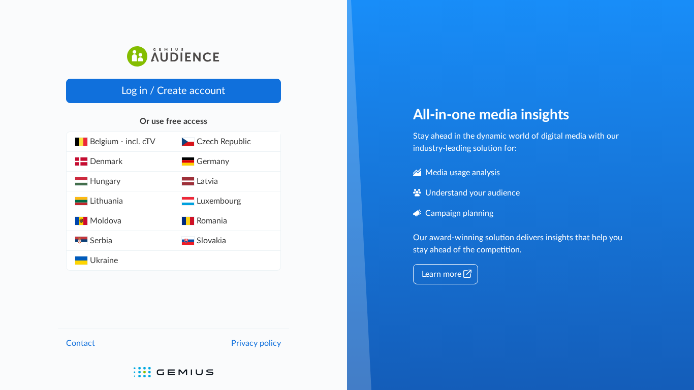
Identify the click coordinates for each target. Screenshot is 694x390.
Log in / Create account (173, 91)
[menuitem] (120, 142)
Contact (80, 343)
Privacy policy (256, 343)
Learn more (441, 274)
